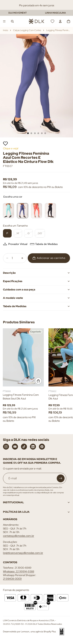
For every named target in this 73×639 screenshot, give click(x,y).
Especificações (12, 281)
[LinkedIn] (33, 447)
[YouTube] (15, 447)
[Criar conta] (61, 478)
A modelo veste (13, 298)
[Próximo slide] (66, 378)
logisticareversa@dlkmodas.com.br (23, 553)
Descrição (9, 272)
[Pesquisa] (12, 21)
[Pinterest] (42, 447)
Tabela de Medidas (46, 244)
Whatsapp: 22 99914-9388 (18, 571)
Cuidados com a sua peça (19, 289)
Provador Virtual (17, 244)
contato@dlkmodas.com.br (18, 535)
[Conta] (60, 21)
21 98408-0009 (12, 579)
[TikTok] (24, 447)
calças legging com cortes (27, 30)
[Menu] (4, 21)
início (5, 30)
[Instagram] (6, 447)
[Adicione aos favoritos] (5, 143)
